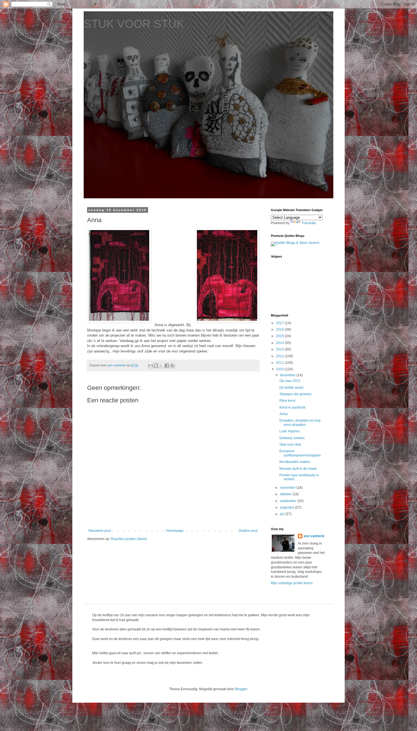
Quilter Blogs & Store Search (297, 243)
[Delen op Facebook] (167, 365)
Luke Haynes (289, 431)
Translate (309, 223)
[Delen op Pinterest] (172, 365)
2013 (280, 349)
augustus (287, 507)
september (288, 501)
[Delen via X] (161, 365)
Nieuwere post (100, 531)
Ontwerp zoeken (292, 438)
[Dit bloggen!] (156, 365)
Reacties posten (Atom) (129, 539)
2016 (280, 330)
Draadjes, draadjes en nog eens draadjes (300, 422)
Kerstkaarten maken (294, 462)
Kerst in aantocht (292, 407)
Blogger (241, 689)
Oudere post (248, 531)
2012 (280, 356)
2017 (280, 323)
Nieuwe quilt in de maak (298, 469)
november (288, 488)
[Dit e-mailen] (150, 365)
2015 (280, 336)
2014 (280, 343)
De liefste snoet (291, 388)
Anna (283, 414)
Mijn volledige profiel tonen (292, 583)
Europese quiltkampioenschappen (300, 453)
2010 (280, 369)
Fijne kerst (287, 401)
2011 (280, 363)
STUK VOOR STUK (134, 24)
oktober (286, 494)
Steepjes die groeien (295, 394)
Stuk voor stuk (290, 445)
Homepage (175, 531)
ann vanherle (314, 536)
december (288, 375)
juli (282, 514)
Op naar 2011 (289, 381)
